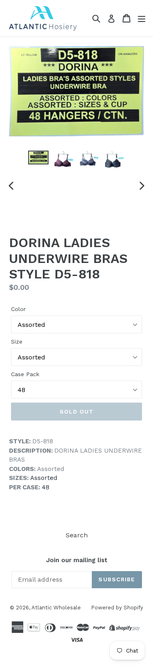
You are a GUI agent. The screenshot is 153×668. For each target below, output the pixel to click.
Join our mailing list (76, 560)
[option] (38, 158)
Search (77, 535)
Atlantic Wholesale (56, 607)
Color (18, 309)
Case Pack (25, 374)
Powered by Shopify (117, 607)
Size (16, 341)
